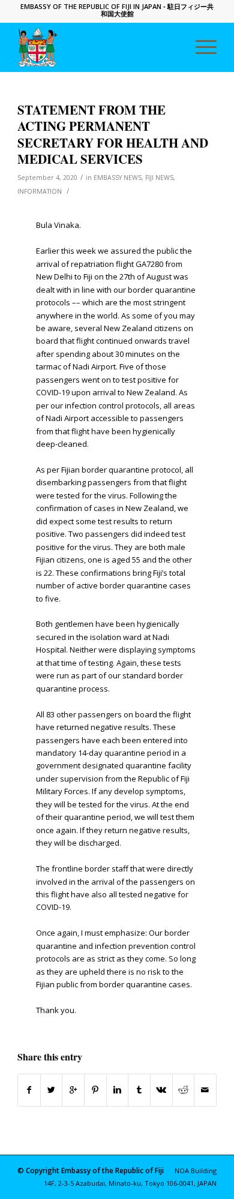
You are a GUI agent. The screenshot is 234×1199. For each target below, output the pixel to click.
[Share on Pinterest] (95, 1089)
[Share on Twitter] (51, 1089)
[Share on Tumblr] (139, 1089)
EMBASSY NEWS (118, 177)
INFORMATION (39, 191)
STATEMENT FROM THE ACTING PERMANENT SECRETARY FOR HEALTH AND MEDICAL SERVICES (112, 134)
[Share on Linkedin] (117, 1089)
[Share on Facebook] (29, 1089)
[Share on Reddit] (183, 1089)
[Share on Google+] (73, 1089)
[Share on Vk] (161, 1089)
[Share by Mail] (205, 1089)
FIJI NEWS (159, 177)
